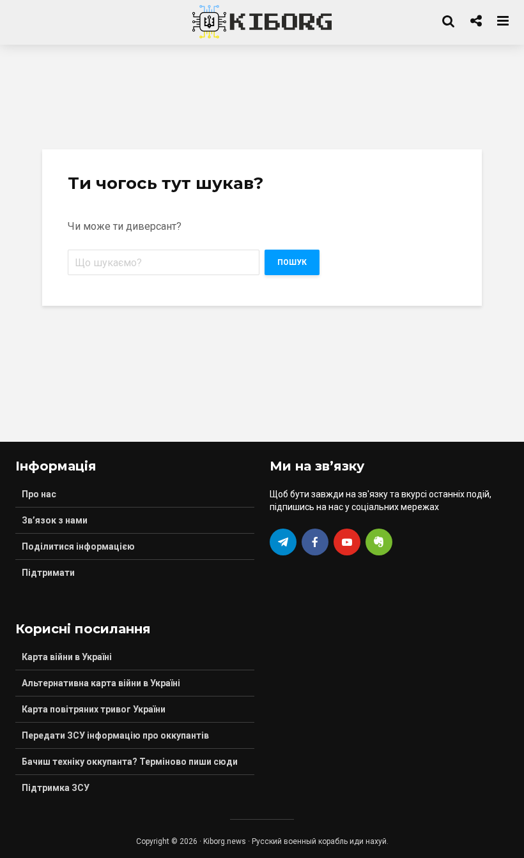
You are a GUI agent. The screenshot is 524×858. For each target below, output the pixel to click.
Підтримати (48, 573)
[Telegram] (283, 542)
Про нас (39, 494)
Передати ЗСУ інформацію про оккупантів (115, 735)
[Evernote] (379, 542)
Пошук (292, 262)
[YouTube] (347, 542)
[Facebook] (315, 542)
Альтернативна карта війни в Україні (101, 683)
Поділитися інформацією (78, 546)
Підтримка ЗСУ (55, 788)
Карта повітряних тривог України (94, 709)
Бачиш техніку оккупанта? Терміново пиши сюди (130, 761)
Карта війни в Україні (67, 657)
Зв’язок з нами (55, 520)
